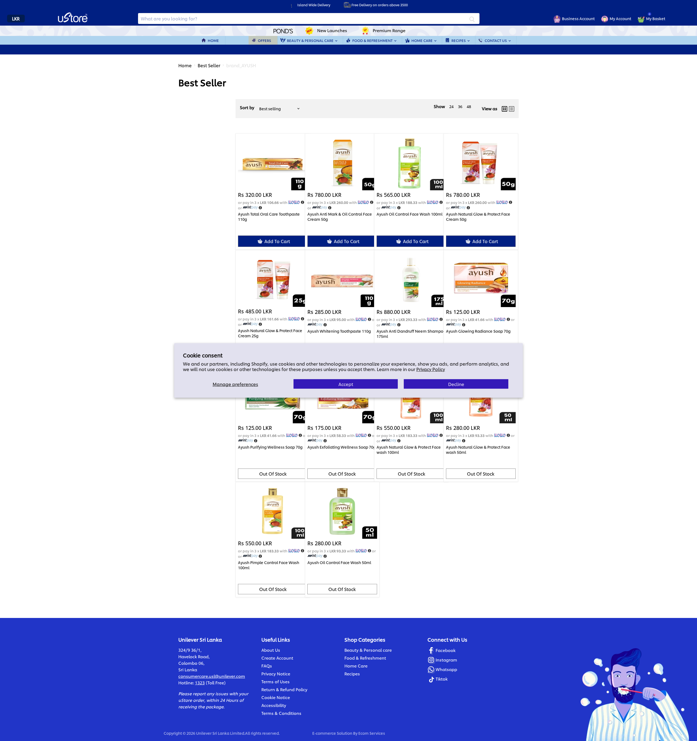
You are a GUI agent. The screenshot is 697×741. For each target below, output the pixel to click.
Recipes (459, 40)
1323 (200, 682)
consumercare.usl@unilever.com (211, 676)
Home (213, 40)
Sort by (247, 107)
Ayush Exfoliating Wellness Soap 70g (341, 447)
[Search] (472, 18)
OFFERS (264, 40)
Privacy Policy (430, 369)
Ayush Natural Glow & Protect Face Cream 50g (478, 216)
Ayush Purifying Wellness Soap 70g (270, 447)
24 (451, 106)
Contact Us (496, 40)
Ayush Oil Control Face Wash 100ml (409, 214)
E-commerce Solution (332, 733)
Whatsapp (446, 669)
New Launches (332, 30)
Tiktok (442, 679)
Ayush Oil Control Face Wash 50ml (339, 562)
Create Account (277, 658)
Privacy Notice (275, 673)
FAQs (266, 666)
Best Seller (209, 65)
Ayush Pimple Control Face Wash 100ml (268, 565)
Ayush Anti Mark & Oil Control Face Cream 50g (339, 216)
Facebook (446, 650)
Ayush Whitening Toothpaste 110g (339, 331)
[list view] (511, 108)
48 (469, 106)
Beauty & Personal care (368, 650)
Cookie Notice (275, 697)
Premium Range (389, 30)
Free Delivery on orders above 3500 (379, 4)
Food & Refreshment (372, 40)
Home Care (422, 40)
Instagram (446, 660)
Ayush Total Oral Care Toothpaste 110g (269, 216)
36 (460, 106)
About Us (270, 650)
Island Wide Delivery (313, 4)
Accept (345, 384)
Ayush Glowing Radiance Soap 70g (478, 331)
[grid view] (504, 108)
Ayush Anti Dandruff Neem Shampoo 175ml (411, 333)
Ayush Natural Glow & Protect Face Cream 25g (270, 333)
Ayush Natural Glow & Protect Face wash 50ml (478, 449)
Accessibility (273, 705)
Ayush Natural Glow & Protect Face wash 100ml (409, 449)
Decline (456, 384)
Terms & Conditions (281, 713)
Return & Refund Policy (284, 689)
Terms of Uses (275, 681)
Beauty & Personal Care (310, 40)
